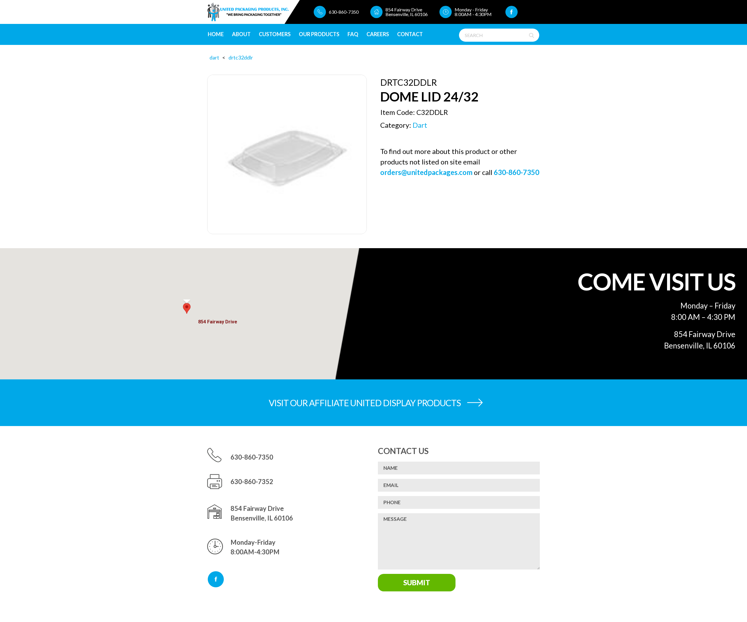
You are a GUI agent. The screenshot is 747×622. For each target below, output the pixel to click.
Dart (214, 57)
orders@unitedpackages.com (426, 172)
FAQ (353, 34)
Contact (410, 34)
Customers (275, 34)
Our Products (319, 34)
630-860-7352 (252, 482)
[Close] (230, 312)
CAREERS (377, 34)
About (241, 34)
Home (216, 34)
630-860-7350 (344, 12)
